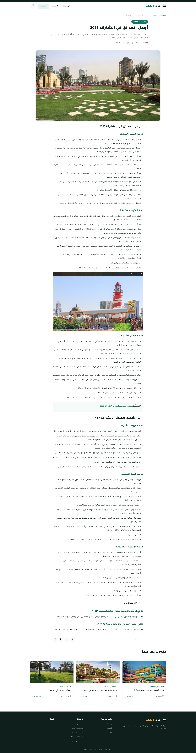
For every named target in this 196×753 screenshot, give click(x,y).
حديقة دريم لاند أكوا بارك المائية (149, 691)
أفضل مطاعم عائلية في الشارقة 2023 (116, 406)
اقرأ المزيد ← (129, 696)
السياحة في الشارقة (77, 737)
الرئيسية (66, 6)
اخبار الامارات (79, 724)
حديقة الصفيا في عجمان (60, 691)
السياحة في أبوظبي (77, 728)
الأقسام (55, 6)
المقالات (43, 6)
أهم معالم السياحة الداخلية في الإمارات (99, 691)
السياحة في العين (77, 741)
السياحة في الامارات (153, 15)
